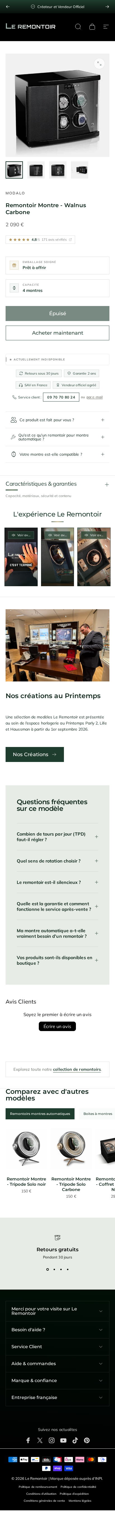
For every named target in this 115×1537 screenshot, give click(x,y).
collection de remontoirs (77, 1069)
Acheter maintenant (57, 333)
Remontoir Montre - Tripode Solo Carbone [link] (71, 1184)
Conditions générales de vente (44, 1501)
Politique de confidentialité (78, 1487)
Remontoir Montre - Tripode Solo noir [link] (26, 1181)
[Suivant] (107, 6)
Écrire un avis (57, 1026)
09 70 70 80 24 (61, 397)
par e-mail (95, 397)
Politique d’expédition (74, 1494)
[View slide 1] (47, 1269)
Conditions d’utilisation (41, 1494)
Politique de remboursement (38, 1487)
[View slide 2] (54, 1269)
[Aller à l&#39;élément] (14, 170)
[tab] (40, 1113)
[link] (26, 1148)
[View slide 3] (61, 1269)
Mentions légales (80, 1501)
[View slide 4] (67, 1269)
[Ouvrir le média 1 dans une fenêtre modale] (99, 63)
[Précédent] (8, 6)
